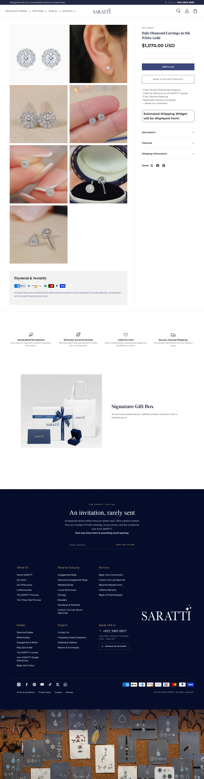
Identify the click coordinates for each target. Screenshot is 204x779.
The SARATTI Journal (27, 652)
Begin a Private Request (110, 595)
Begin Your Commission (111, 575)
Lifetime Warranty (107, 590)
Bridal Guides (23, 637)
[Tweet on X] (152, 166)
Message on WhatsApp (116, 646)
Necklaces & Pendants (69, 605)
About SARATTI (24, 575)
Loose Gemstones (67, 590)
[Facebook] (26, 684)
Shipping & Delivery (67, 642)
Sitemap (69, 692)
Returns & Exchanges (68, 647)
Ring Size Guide (24, 647)
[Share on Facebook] (158, 166)
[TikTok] (50, 684)
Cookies (58, 692)
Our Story (21, 580)
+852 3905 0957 (114, 631)
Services (104, 567)
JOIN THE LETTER (125, 545)
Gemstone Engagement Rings (73, 580)
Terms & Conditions (26, 692)
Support (63, 625)
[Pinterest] (34, 684)
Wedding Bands (65, 585)
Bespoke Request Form (110, 585)
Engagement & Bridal (27, 642)
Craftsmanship (24, 590)
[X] (58, 684)
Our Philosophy (24, 585)
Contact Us (63, 632)
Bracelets (62, 600)
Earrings (62, 595)
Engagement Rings (67, 575)
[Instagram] (19, 684)
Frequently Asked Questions (72, 637)
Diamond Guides (25, 632)
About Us (23, 567)
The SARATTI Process (28, 595)
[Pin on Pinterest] (164, 166)
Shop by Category (69, 567)
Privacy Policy (44, 692)
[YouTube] (42, 684)
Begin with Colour (25, 665)
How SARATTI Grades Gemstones (28, 659)
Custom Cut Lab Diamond (112, 580)
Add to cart (168, 67)
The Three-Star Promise (29, 600)
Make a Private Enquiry (168, 79)
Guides (21, 625)
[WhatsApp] (65, 684)
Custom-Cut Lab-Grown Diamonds (70, 611)
